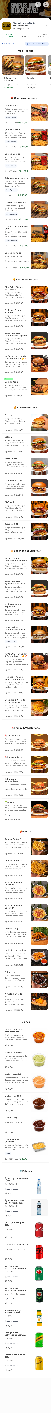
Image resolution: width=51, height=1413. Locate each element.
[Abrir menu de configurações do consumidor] (46, 4)
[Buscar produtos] (38, 4)
